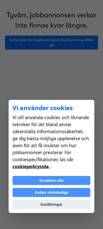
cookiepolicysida (30, 166)
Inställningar (51, 204)
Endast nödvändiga (51, 192)
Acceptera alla (51, 180)
